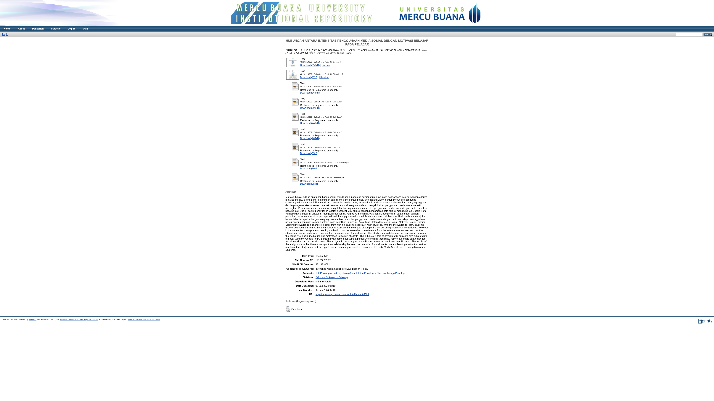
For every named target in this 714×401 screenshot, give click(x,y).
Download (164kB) (310, 92)
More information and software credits (144, 319)
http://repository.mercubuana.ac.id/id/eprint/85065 (342, 294)
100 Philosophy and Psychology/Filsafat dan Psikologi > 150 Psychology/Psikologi (360, 273)
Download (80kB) (309, 168)
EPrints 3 (32, 319)
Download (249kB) (310, 123)
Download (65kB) (309, 153)
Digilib (71, 28)
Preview (326, 65)
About (21, 28)
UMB (85, 28)
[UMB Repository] (357, 25)
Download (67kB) (309, 77)
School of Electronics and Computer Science (79, 319)
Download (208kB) (310, 108)
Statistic (55, 28)
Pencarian (38, 28)
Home (7, 28)
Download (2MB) (309, 183)
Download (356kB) (310, 65)
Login (5, 34)
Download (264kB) (310, 138)
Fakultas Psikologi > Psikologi (332, 277)
